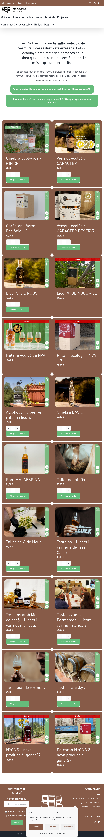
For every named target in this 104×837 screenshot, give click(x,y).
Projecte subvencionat (80, 834)
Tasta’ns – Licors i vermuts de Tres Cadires (73, 547)
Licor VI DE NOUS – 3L (77, 293)
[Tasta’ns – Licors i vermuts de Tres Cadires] (77, 522)
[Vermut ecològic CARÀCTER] (77, 138)
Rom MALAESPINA (23, 479)
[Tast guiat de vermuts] (26, 667)
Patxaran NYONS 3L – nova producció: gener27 (76, 755)
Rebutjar (52, 827)
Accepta (35, 827)
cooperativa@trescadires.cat (85, 798)
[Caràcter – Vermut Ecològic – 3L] (26, 205)
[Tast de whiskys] (77, 667)
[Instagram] (95, 822)
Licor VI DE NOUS (22, 293)
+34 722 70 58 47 (92, 802)
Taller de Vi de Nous (23, 541)
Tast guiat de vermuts (25, 687)
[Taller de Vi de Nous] (26, 522)
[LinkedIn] (99, 822)
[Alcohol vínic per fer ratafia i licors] (26, 392)
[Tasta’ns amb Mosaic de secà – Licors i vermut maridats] (26, 594)
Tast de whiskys (71, 687)
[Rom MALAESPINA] (26, 459)
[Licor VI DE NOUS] (26, 273)
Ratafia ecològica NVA (25, 355)
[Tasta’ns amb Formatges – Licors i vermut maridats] (77, 594)
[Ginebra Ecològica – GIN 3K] (26, 138)
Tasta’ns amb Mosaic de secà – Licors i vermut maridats (25, 619)
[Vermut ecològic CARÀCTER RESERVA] (77, 205)
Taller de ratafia (71, 479)
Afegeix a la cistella (17, 180)
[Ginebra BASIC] (77, 392)
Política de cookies (44, 833)
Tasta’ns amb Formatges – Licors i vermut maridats (75, 619)
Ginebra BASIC (70, 412)
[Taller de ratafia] (77, 459)
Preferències (68, 827)
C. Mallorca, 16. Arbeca (88, 806)
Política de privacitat (58, 833)
